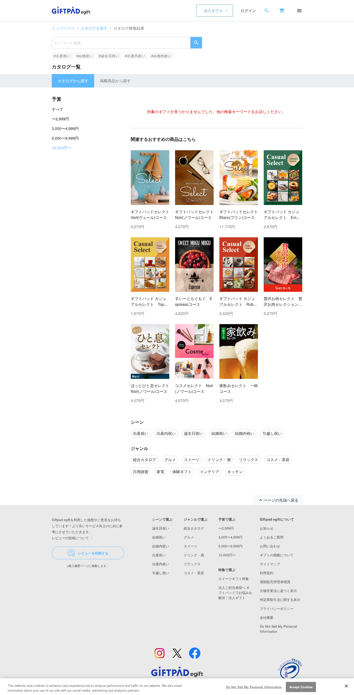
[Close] (346, 686)
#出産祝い (62, 55)
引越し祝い (160, 572)
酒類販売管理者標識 (275, 581)
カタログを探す (94, 28)
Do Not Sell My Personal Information (254, 687)
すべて (57, 109)
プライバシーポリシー (277, 608)
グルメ (189, 537)
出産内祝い (160, 563)
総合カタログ (194, 528)
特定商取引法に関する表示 (280, 599)
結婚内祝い (160, 546)
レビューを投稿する (93, 553)
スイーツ (190, 546)
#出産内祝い (135, 55)
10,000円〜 (61, 147)
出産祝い (159, 554)
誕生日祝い (160, 528)
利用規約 (266, 572)
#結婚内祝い (161, 55)
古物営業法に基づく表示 (278, 590)
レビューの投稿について (70, 537)
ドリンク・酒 (194, 554)
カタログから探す (73, 80)
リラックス (192, 563)
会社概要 (266, 617)
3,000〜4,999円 (65, 128)
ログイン (248, 10)
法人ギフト (213, 10)
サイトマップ (270, 563)
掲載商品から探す (115, 80)
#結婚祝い (84, 55)
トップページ (63, 28)
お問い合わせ (270, 546)
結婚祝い (159, 537)
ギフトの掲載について (277, 554)
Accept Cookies (301, 687)
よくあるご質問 (271, 537)
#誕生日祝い (109, 55)
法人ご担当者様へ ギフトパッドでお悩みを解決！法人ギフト (235, 592)
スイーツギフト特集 (233, 578)
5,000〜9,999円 (65, 138)
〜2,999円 (60, 119)
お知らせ (266, 528)
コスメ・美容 (194, 572)
